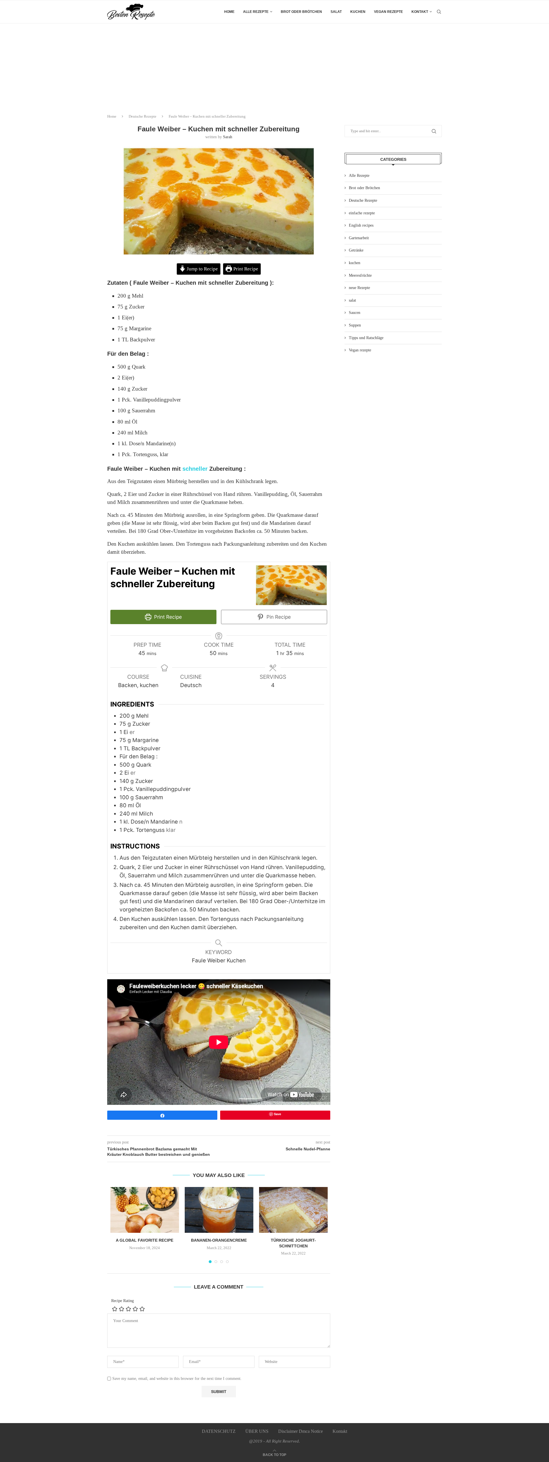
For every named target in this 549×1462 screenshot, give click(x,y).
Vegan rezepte (388, 12)
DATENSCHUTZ (219, 1431)
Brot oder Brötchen (301, 12)
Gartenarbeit (359, 238)
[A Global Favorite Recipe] (144, 1210)
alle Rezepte (255, 12)
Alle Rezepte (359, 175)
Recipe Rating (122, 1301)
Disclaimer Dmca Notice (300, 1431)
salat (336, 12)
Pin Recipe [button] (278, 617)
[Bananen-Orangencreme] (219, 1210)
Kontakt (419, 12)
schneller (194, 469)
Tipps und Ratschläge (366, 338)
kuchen (357, 12)
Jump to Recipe (202, 269)
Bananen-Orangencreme (219, 1240)
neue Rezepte (359, 288)
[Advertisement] (274, 66)
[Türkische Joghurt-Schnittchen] (293, 1210)
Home (229, 12)
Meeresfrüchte (360, 275)
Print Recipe (245, 269)
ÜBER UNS (256, 1431)
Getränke (356, 250)
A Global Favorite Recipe (144, 1240)
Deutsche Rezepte (142, 116)
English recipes (361, 225)
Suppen (355, 325)
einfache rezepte (362, 213)
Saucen (354, 312)
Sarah (227, 137)
